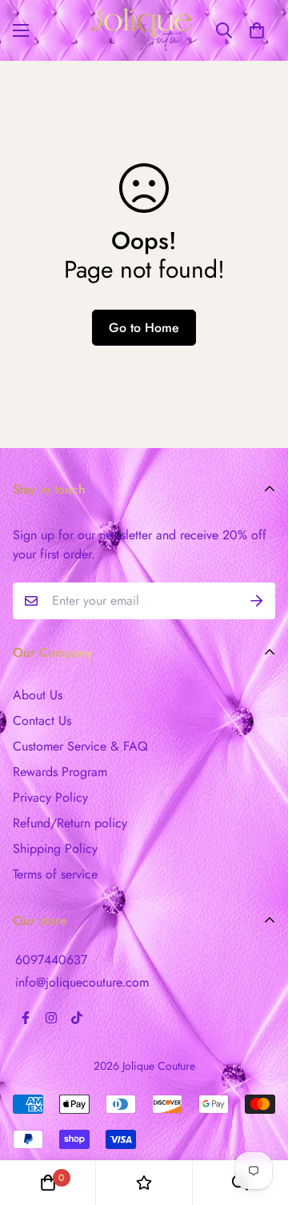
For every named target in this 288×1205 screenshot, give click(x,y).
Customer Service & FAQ (80, 746)
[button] (256, 30)
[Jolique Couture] (144, 30)
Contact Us (42, 720)
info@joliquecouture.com (82, 982)
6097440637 (51, 960)
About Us (37, 695)
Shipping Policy (55, 848)
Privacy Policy (50, 797)
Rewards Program (60, 772)
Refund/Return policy (70, 823)
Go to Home (144, 327)
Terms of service (55, 874)
